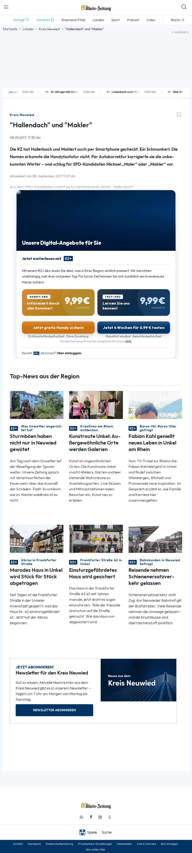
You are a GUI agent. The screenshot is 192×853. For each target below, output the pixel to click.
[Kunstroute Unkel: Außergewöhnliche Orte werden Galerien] (96, 404)
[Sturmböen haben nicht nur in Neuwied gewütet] (36, 404)
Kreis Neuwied (49, 29)
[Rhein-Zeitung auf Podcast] (109, 817)
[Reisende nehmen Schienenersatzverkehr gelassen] (155, 538)
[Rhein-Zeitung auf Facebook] (91, 817)
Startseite (10, 29)
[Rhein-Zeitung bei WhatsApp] (81, 817)
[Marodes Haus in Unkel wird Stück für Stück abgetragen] (36, 538)
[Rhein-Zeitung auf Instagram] (100, 817)
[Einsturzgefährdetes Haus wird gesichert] (96, 538)
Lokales (28, 29)
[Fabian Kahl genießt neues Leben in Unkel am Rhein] (155, 404)
